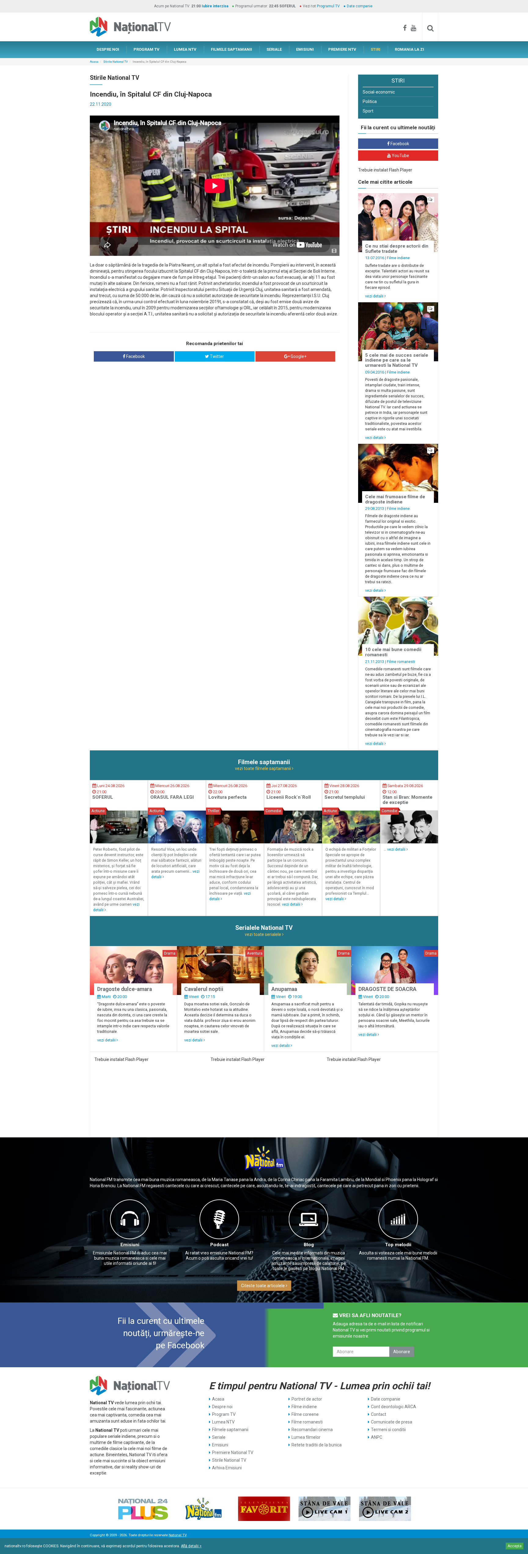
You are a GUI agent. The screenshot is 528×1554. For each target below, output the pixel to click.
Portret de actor (307, 1399)
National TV (177, 1535)
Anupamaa (284, 989)
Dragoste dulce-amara (124, 989)
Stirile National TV (115, 61)
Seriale (219, 1437)
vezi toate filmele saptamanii (263, 768)
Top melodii (398, 1244)
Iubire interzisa (215, 6)
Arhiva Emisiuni (227, 1467)
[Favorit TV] (264, 1509)
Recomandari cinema (312, 1429)
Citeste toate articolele (263, 1285)
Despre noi (222, 1406)
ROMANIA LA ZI (409, 49)
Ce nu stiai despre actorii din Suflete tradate (396, 248)
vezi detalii (374, 296)
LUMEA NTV (185, 49)
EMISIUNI (305, 49)
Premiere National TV (232, 1452)
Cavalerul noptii (203, 989)
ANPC (376, 1437)
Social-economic (379, 92)
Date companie (359, 6)
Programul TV (328, 6)
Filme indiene (398, 258)
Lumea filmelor (306, 1437)
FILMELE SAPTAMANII (231, 49)
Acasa (94, 61)
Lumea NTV (223, 1422)
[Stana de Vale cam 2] (385, 1509)
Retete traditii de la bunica (317, 1444)
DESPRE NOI (108, 49)
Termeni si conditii (388, 1429)
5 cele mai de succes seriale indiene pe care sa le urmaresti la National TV (396, 360)
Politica (370, 101)
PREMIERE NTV (342, 49)
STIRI (375, 49)
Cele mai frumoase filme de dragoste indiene (395, 499)
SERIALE (274, 49)
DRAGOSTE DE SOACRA (387, 989)
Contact (378, 1414)
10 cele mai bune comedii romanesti (393, 652)
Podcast (219, 1244)
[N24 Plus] (143, 1509)
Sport (368, 111)
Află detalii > (191, 1546)
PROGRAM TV (147, 49)
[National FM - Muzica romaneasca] (203, 1509)
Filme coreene (305, 1414)
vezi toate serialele (263, 934)
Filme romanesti (401, 661)
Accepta (515, 1546)
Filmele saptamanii (230, 1429)
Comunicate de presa (391, 1422)
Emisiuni (129, 1244)
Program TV (224, 1414)
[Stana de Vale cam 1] (324, 1509)
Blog (309, 1244)
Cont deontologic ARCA (393, 1406)
